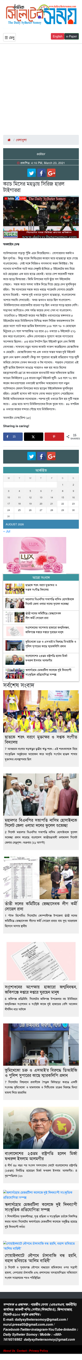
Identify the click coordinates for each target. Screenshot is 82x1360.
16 (73, 497)
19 (30, 503)
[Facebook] (41, 173)
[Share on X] (34, 437)
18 (19, 503)
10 (8, 497)
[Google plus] (51, 173)
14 (51, 497)
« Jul (6, 531)
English (57, 36)
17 (8, 503)
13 (41, 497)
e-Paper (71, 36)
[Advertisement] (41, 89)
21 (51, 503)
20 (41, 503)
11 (19, 497)
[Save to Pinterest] (54, 437)
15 (62, 497)
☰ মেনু (9, 37)
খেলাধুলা (21, 139)
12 (30, 497)
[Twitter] (31, 173)
